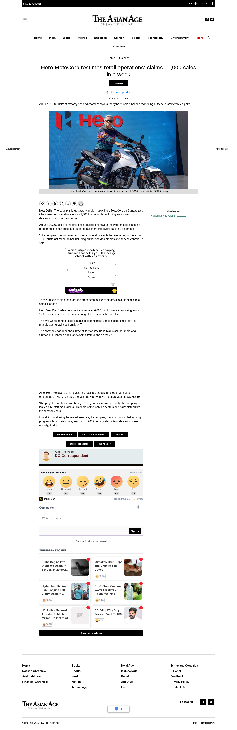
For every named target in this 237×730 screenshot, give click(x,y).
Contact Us (178, 687)
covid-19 (119, 434)
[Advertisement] (91, 364)
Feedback (177, 676)
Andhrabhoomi (32, 676)
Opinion (119, 37)
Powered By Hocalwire (204, 723)
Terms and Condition (184, 665)
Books (76, 665)
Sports (136, 37)
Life (123, 687)
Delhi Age (127, 665)
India (52, 37)
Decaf (125, 676)
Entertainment (180, 37)
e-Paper (191, 3)
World (67, 37)
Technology (155, 37)
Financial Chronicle (35, 681)
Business (100, 37)
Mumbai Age (129, 671)
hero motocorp (64, 434)
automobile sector (79, 444)
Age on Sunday (204, 3)
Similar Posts (163, 216)
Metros (82, 37)
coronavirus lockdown (93, 434)
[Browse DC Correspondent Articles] (46, 455)
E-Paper (176, 671)
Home (38, 37)
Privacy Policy (180, 681)
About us (127, 681)
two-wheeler (105, 444)
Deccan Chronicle (34, 671)
